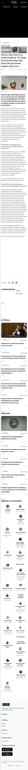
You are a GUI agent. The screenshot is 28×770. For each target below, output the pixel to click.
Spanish (4, 723)
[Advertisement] (14, 24)
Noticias (15, 6)
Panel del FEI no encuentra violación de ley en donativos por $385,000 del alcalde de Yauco (13, 386)
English (4, 725)
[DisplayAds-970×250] (14, 50)
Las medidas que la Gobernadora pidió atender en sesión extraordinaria (12, 146)
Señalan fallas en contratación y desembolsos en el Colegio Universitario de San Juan (12, 400)
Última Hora (6, 6)
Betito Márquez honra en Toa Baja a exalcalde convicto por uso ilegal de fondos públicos (13, 371)
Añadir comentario (19, 291)
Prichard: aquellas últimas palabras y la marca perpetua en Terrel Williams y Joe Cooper (14, 490)
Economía (24, 6)
